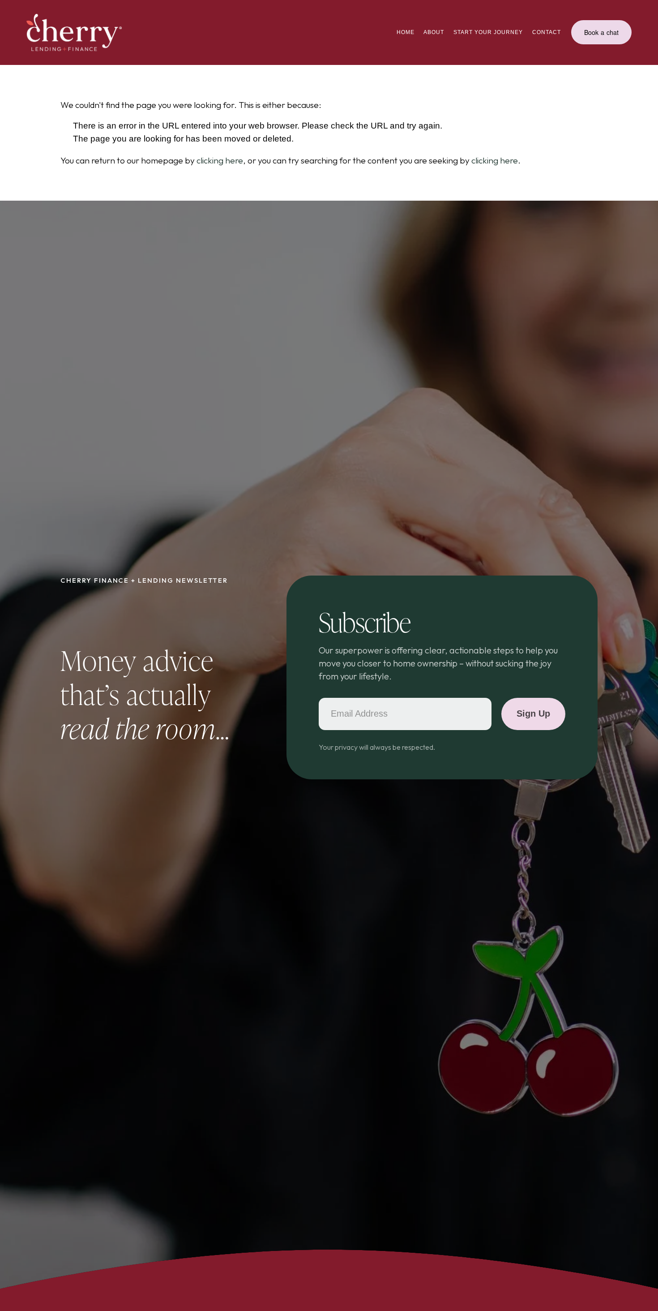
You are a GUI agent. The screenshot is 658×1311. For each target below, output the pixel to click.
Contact (546, 32)
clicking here (220, 160)
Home (405, 32)
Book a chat (601, 32)
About (433, 32)
